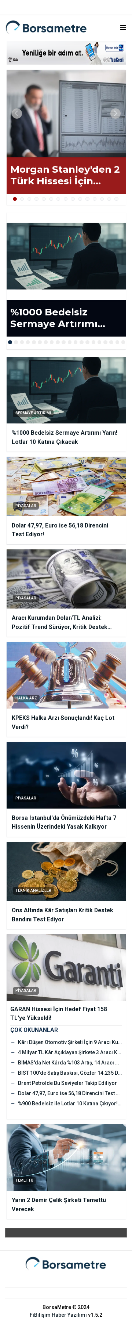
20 (123, 342)
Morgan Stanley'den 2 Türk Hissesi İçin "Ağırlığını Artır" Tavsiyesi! (65, 175)
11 (87, 199)
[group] (66, 113)
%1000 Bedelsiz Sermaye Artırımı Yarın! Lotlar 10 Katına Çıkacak (64, 318)
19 (117, 342)
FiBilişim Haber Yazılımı (58, 1315)
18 (111, 342)
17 (105, 342)
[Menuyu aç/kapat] (123, 27)
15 (116, 199)
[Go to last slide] (17, 113)
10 (80, 199)
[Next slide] (115, 113)
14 (109, 199)
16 (100, 342)
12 (95, 199)
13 (102, 199)
